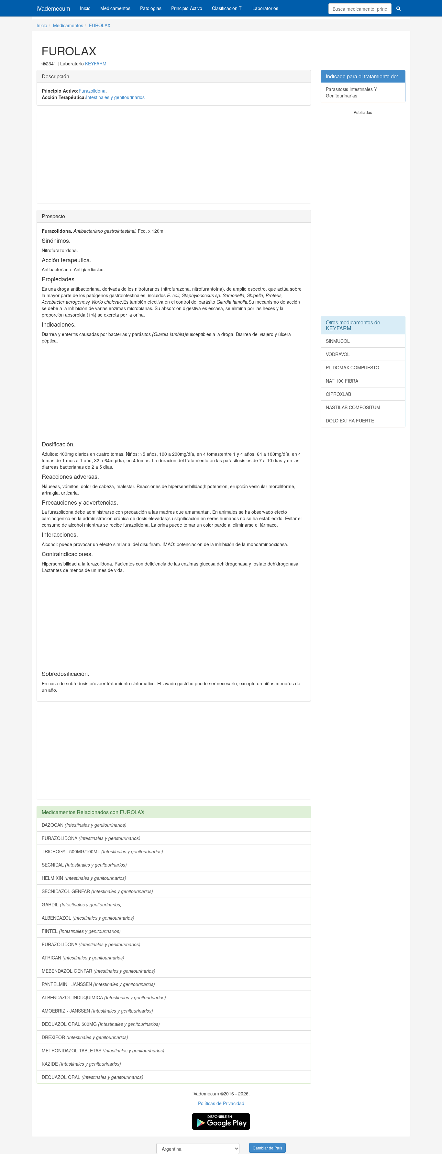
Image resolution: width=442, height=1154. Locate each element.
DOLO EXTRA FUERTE (350, 420)
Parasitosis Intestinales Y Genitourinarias (351, 92)
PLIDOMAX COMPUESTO (352, 367)
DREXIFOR (85, 1037)
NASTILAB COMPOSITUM (353, 407)
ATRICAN (83, 957)
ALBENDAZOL (88, 917)
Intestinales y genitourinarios (115, 97)
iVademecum (53, 8)
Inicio (85, 8)
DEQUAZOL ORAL (92, 1077)
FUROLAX (99, 25)
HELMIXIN (84, 878)
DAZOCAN (84, 825)
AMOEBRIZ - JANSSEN (97, 1010)
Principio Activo (186, 8)
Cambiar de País (267, 1147)
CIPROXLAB (338, 394)
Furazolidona (92, 90)
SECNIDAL (84, 864)
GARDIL (82, 904)
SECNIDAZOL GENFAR (97, 891)
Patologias (150, 8)
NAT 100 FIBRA (342, 380)
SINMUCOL (338, 341)
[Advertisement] (174, 157)
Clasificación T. (227, 8)
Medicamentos (115, 8)
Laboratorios (265, 8)
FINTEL (81, 931)
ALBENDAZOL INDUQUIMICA (104, 997)
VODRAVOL (338, 354)
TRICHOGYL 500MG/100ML (102, 851)
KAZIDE (81, 1063)
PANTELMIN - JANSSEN (98, 984)
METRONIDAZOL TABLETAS (103, 1050)
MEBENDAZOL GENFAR (98, 971)
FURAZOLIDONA (91, 838)
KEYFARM (95, 63)
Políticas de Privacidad (221, 1103)
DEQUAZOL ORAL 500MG (101, 1024)
